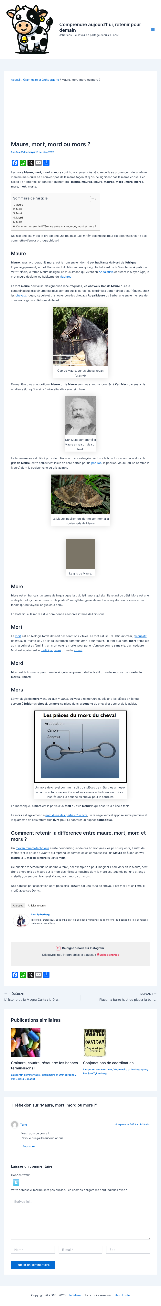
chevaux (21, 295)
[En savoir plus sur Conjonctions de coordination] (95, 1042)
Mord (19, 217)
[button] (16, 1182)
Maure (19, 204)
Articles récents (37, 905)
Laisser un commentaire (25, 1074)
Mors (19, 221)
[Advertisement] (80, 111)
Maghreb (65, 276)
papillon (96, 463)
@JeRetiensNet (108, 955)
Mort (19, 213)
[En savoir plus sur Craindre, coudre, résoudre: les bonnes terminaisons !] (25, 1042)
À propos (18, 905)
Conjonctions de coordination (108, 1063)
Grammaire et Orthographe (58, 1074)
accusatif (140, 636)
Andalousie (106, 272)
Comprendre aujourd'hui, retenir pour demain (100, 27)
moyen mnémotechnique (32, 848)
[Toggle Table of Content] (91, 199)
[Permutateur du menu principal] (153, 29)
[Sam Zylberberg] (21, 920)
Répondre (29, 1146)
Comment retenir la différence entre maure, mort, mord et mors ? (56, 226)
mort (18, 636)
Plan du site (122, 1295)
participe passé (51, 650)
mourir (78, 650)
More (19, 208)
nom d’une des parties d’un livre (66, 815)
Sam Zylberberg (40, 914)
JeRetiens (75, 1295)
